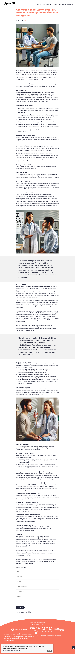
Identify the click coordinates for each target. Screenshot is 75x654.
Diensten (54, 4)
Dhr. (18, 567)
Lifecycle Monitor (46, 4)
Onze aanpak (62, 4)
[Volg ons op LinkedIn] (73, 648)
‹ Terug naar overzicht (23, 612)
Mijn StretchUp (69, 2)
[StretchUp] (9, 3)
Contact (62, 2)
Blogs (57, 2)
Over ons (70, 4)
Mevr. (24, 567)
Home (37, 4)
